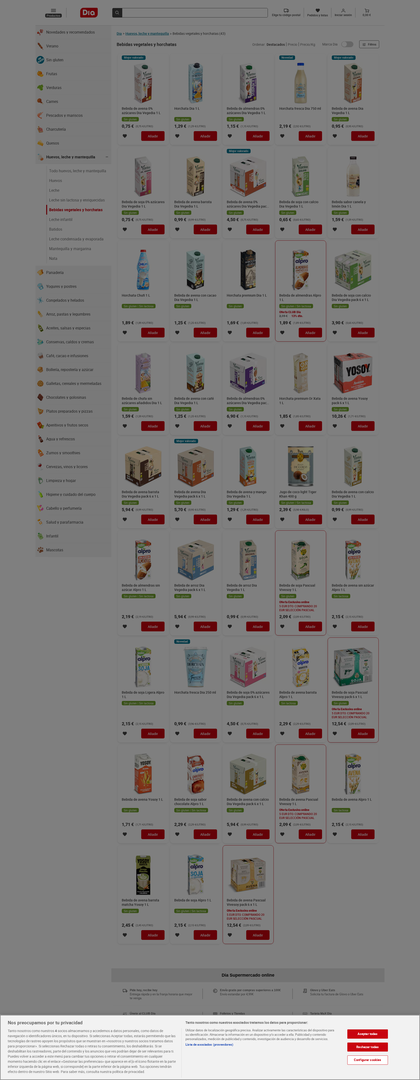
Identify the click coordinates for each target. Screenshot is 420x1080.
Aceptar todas (368, 1034)
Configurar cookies (367, 1060)
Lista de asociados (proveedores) (209, 1044)
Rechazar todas (367, 1047)
